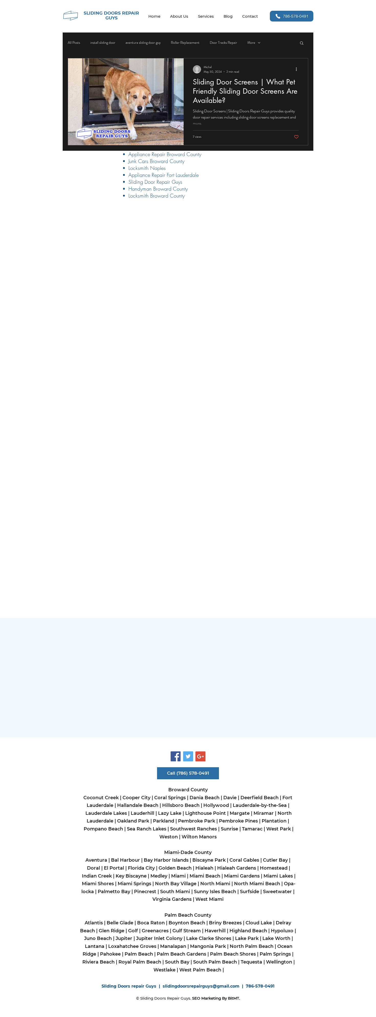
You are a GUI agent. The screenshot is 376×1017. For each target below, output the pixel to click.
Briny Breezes (225, 923)
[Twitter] (188, 756)
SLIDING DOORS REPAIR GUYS (111, 15)
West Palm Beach (200, 970)
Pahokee (110, 954)
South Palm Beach (215, 962)
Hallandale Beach (137, 805)
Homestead (274, 868)
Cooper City (136, 797)
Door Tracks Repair (223, 42)
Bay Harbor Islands (167, 860)
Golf (133, 931)
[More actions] (298, 69)
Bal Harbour (125, 860)
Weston (168, 837)
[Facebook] (176, 756)
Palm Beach (139, 954)
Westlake (164, 970)
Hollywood (216, 805)
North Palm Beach (251, 946)
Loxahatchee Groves (133, 946)
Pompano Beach (103, 829)
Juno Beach (98, 938)
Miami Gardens (242, 876)
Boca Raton (151, 923)
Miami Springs (133, 883)
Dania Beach (204, 797)
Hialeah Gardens (236, 868)
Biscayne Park (209, 860)
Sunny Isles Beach (215, 891)
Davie (230, 797)
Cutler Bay (275, 860)
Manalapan (173, 946)
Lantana (94, 946)
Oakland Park (133, 821)
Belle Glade (120, 923)
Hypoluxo (282, 931)
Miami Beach (206, 876)
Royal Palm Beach (139, 962)
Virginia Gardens (172, 899)
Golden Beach (175, 868)
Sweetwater (277, 891)
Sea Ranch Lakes (147, 829)
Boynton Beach (187, 923)
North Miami (215, 883)
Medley (158, 876)
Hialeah (204, 868)
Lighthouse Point (205, 813)
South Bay (177, 962)
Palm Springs (275, 954)
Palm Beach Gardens (181, 954)
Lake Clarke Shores (209, 938)
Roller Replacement (185, 42)
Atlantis (94, 923)
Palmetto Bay (114, 891)
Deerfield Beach (259, 797)
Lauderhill (142, 813)
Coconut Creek (101, 797)
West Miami (210, 899)
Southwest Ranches (193, 829)
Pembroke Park (196, 821)
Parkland (163, 821)
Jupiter (124, 938)
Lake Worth (276, 938)
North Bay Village (175, 883)
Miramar (263, 813)
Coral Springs (170, 797)
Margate (240, 813)
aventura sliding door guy (143, 42)
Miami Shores (98, 883)
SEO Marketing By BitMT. (216, 998)
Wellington (279, 962)
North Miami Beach (257, 883)
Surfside (249, 891)
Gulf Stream (186, 931)
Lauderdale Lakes (106, 813)
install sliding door (102, 42)
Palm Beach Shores (232, 954)
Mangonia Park (208, 946)
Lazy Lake (169, 813)
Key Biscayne (131, 876)
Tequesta (251, 962)
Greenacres (155, 931)
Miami (178, 876)
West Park (279, 829)
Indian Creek (97, 876)
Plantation (274, 821)
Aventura (96, 860)
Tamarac (251, 829)
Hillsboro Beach (181, 805)
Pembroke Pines (238, 821)
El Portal (114, 868)
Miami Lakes (278, 876)
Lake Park (247, 938)
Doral (93, 868)
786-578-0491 (260, 986)
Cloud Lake (259, 923)
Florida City (141, 868)
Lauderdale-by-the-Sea (260, 805)
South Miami (175, 891)
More (251, 42)
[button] (301, 43)
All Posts (74, 42)
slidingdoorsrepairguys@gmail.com (201, 986)
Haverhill (216, 931)
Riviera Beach (98, 962)
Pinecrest (145, 891)
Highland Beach (248, 931)
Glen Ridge (111, 931)
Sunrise (229, 829)
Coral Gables (244, 860)
